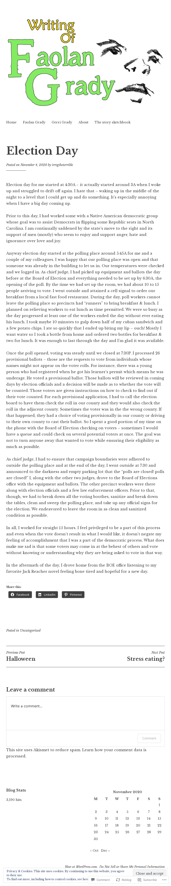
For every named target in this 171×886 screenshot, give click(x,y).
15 (159, 818)
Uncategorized (30, 630)
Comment (149, 738)
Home (11, 122)
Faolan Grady (34, 122)
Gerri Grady (62, 122)
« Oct (94, 851)
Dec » (105, 851)
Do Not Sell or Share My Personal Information (132, 867)
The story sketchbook (112, 122)
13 (138, 818)
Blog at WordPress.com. (81, 867)
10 (106, 818)
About (83, 122)
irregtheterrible (62, 165)
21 (149, 825)
